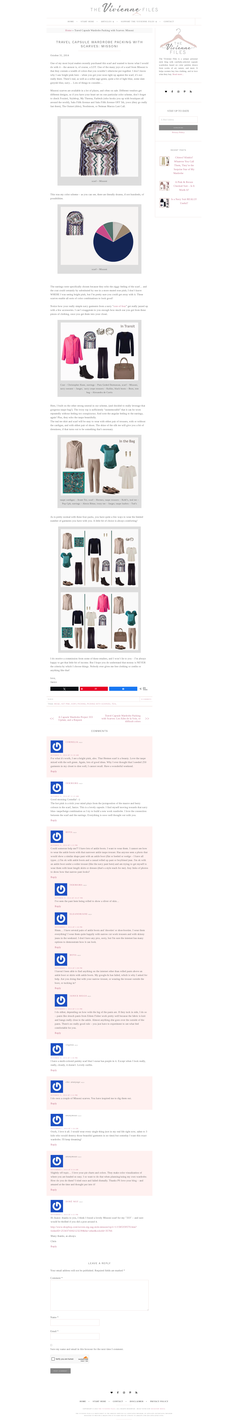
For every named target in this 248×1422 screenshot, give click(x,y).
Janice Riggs (78, 996)
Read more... (178, 74)
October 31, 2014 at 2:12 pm (64, 1095)
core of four (120, 306)
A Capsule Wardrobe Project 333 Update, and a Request (75, 718)
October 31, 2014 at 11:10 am (65, 755)
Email (54, 1331)
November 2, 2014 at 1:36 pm (68, 927)
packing (82, 704)
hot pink (65, 704)
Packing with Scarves (99, 704)
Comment (56, 1278)
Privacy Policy (178, 132)
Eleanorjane (79, 914)
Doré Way (72, 1201)
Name (54, 1317)
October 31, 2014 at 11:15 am (65, 796)
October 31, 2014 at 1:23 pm (64, 845)
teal (114, 704)
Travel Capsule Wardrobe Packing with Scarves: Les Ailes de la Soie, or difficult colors (121, 718)
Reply (54, 771)
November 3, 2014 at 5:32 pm (68, 1009)
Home (68, 30)
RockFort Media (158, 1408)
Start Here (99, 1401)
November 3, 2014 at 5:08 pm (68, 968)
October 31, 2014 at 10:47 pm (69, 898)
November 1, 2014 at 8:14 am (64, 1169)
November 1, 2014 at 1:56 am (64, 1128)
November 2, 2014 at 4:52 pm (64, 1214)
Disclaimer (137, 1401)
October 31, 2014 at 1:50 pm (64, 1058)
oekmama (72, 783)
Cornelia (72, 742)
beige (57, 704)
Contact (118, 1401)
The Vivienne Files (106, 1408)
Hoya (69, 832)
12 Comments (146, 699)
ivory (73, 704)
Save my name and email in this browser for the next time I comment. (87, 1349)
